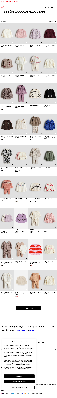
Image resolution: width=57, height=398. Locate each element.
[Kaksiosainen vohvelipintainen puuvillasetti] (36, 218)
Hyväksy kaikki (19, 376)
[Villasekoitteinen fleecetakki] (50, 156)
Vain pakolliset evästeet (19, 381)
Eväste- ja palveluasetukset (19, 387)
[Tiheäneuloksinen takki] (50, 93)
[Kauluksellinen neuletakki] (21, 124)
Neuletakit (41, 342)
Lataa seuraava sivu (28, 308)
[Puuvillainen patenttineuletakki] (7, 93)
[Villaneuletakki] (21, 218)
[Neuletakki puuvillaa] (36, 249)
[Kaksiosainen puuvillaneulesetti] (21, 93)
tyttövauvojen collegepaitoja (21, 330)
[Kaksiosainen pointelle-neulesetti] (21, 63)
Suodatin (51, 21)
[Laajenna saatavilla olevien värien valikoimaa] (31, 78)
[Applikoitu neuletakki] (7, 63)
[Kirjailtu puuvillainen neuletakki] (36, 33)
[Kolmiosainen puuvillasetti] (21, 249)
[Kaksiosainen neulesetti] (36, 63)
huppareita (31, 330)
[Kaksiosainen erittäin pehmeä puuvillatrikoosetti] (36, 280)
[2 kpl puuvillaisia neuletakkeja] (21, 156)
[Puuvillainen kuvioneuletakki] (7, 33)
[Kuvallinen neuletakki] (50, 218)
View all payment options (36, 393)
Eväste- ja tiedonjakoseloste (19, 372)
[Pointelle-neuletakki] (50, 249)
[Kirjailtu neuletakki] (7, 124)
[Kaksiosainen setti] (7, 280)
